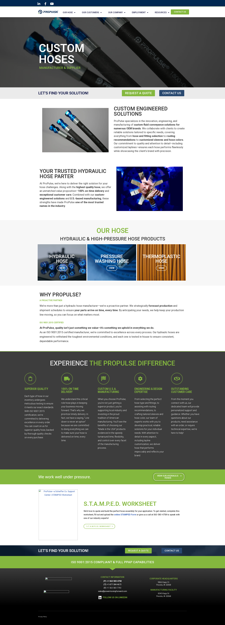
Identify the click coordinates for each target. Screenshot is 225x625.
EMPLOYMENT (139, 12)
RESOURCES (161, 12)
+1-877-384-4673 (114, 584)
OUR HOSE (68, 12)
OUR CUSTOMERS (90, 12)
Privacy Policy (42, 616)
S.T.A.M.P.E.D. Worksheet (120, 503)
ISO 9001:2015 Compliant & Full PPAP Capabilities (112, 562)
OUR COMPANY (115, 12)
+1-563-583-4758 (114, 581)
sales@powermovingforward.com (112, 591)
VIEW (62, 268)
